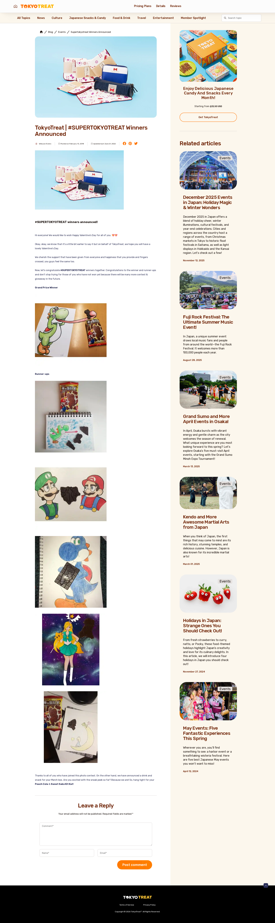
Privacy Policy (149, 905)
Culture (57, 18)
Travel (141, 18)
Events (62, 32)
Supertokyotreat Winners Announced (91, 32)
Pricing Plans (142, 6)
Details (160, 6)
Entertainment (163, 18)
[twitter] (136, 144)
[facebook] (124, 144)
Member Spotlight (193, 18)
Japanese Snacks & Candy (87, 18)
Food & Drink (121, 18)
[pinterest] (130, 144)
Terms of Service (126, 905)
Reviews (175, 6)
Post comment (134, 865)
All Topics (23, 18)
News (41, 18)
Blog (50, 32)
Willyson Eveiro (45, 144)
